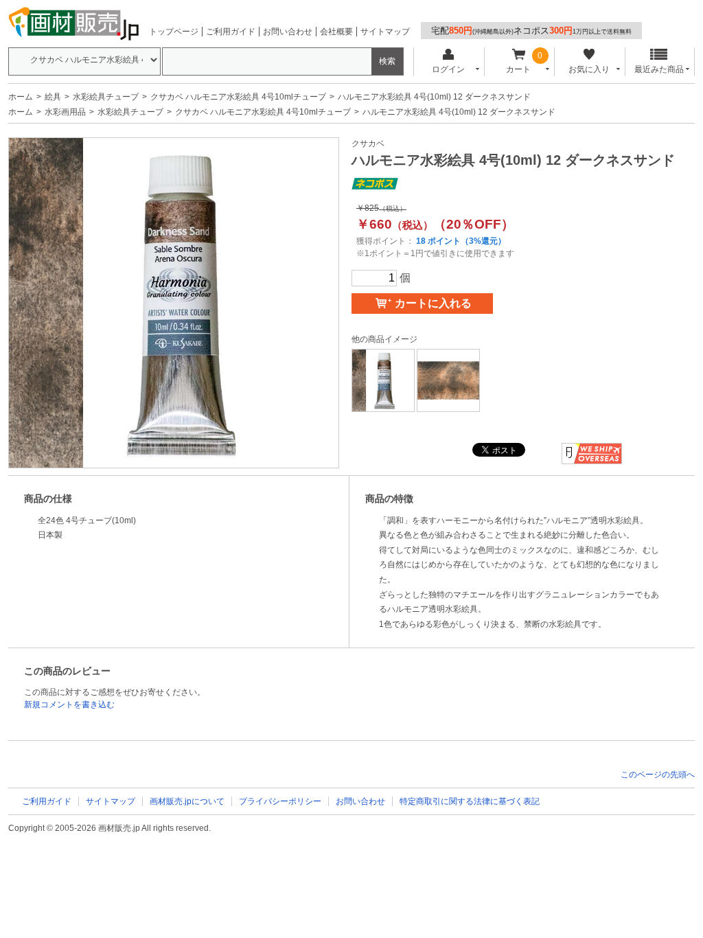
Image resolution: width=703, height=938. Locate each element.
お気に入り (589, 69)
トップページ (173, 31)
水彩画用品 (65, 112)
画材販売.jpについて (187, 801)
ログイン (448, 69)
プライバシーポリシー (280, 801)
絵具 (53, 97)
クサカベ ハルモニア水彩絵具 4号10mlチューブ (238, 97)
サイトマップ (385, 31)
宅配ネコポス (531, 30)
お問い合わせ (287, 31)
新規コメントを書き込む (69, 704)
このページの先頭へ (658, 774)
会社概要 (336, 31)
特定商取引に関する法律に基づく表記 (470, 801)
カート (518, 69)
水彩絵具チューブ (106, 97)
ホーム (20, 97)
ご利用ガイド (230, 31)
